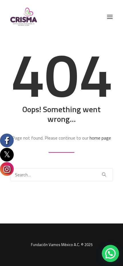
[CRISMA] (23, 17)
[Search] (61, 174)
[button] (110, 17)
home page (100, 137)
